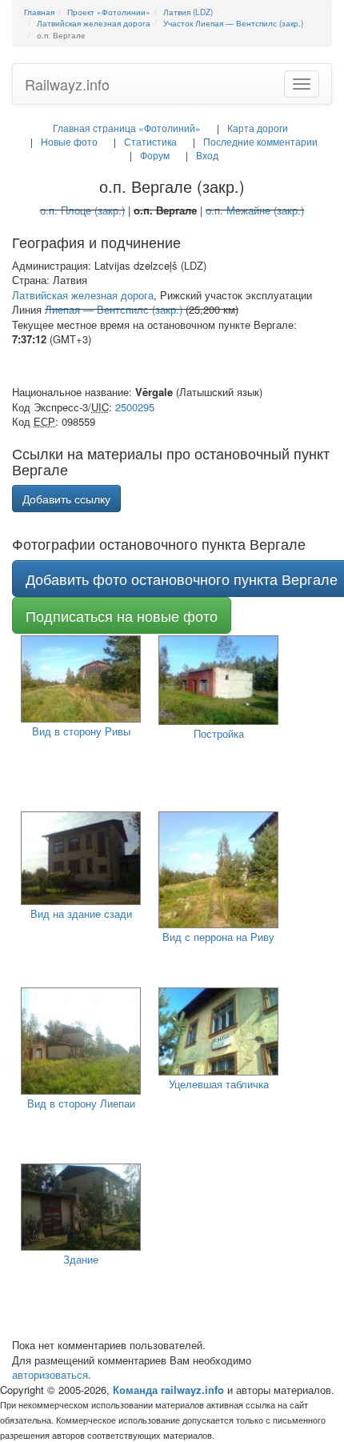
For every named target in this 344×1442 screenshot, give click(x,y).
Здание (80, 1259)
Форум (155, 155)
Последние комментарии (260, 141)
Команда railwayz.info (168, 1389)
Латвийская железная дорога (83, 294)
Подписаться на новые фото (122, 615)
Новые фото (69, 141)
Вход (207, 155)
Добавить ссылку (66, 499)
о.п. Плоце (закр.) (82, 210)
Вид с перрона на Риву (218, 936)
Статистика (150, 141)
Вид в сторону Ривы (81, 731)
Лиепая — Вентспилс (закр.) (113, 309)
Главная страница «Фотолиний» (127, 127)
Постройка (219, 733)
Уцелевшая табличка (219, 1084)
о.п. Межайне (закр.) (255, 210)
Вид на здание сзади (81, 913)
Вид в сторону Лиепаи (81, 1103)
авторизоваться (50, 1374)
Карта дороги (257, 127)
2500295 (134, 407)
